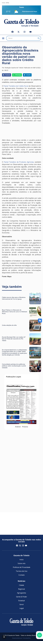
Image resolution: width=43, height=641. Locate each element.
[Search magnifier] (38, 38)
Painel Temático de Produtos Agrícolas (19, 162)
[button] (6, 75)
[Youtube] (31, 32)
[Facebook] (13, 32)
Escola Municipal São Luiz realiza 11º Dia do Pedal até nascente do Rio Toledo (14, 338)
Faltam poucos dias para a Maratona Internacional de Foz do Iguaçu (13, 298)
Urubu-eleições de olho (9, 325)
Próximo (25, 427)
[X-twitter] (19, 32)
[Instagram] (25, 32)
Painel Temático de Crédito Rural (16, 86)
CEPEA (7, 2)
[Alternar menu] (3, 38)
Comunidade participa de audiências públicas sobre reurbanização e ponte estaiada (14, 365)
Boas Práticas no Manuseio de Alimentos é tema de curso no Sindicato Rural (14, 311)
